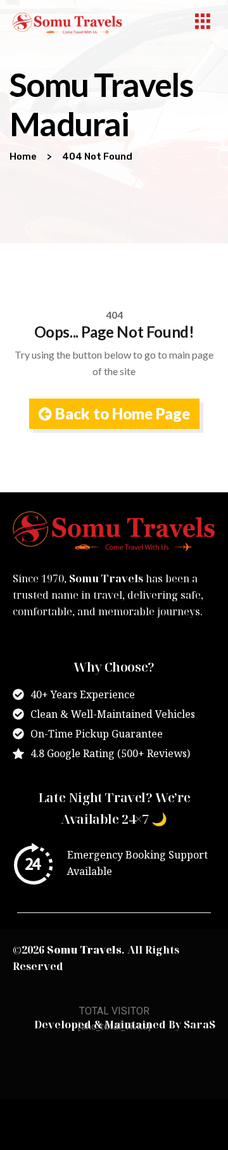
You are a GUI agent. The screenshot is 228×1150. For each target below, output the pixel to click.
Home (23, 156)
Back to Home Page (121, 413)
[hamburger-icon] (202, 23)
